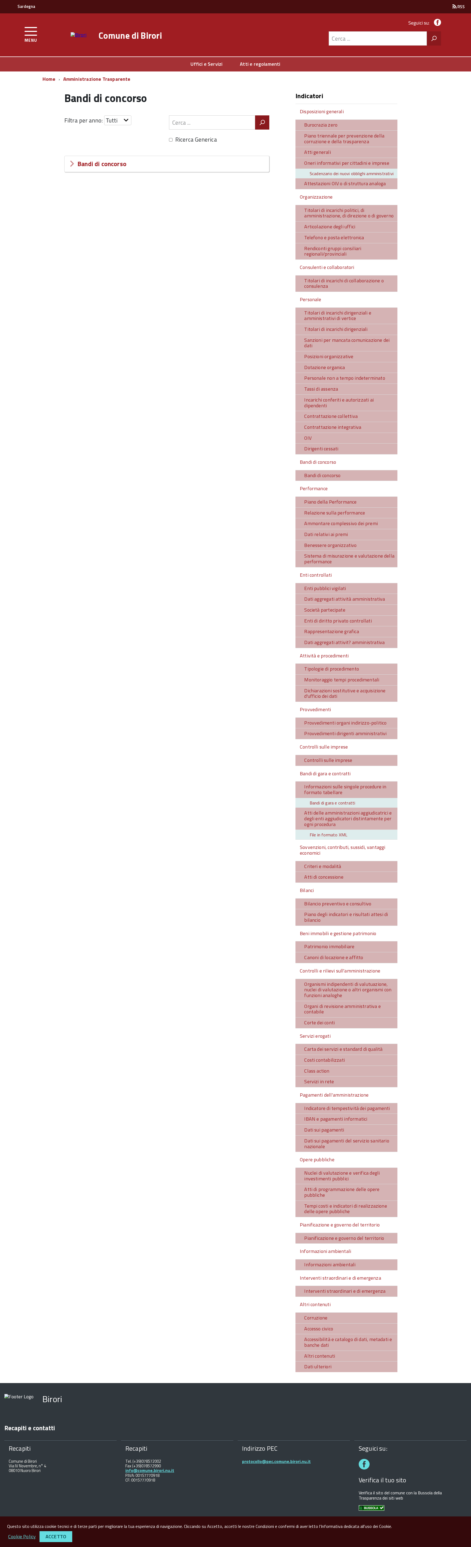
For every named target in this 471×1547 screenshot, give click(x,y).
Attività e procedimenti (324, 655)
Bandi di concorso (101, 164)
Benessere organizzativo (330, 545)
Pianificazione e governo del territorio (340, 1224)
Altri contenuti (315, 1304)
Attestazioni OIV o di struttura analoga (345, 183)
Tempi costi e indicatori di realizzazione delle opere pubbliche (345, 1208)
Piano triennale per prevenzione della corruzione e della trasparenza (344, 138)
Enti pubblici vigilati (325, 588)
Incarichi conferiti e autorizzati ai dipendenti (338, 402)
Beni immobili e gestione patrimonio (338, 933)
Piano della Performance (330, 501)
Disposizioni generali (322, 111)
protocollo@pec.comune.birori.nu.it (276, 1461)
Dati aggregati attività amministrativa (344, 599)
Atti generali (317, 152)
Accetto (56, 1536)
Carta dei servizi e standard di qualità (343, 1049)
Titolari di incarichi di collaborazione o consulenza (344, 283)
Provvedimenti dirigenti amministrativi (345, 733)
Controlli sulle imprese (324, 746)
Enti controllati (316, 575)
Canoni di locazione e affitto (333, 957)
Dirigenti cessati (321, 448)
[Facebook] (436, 22)
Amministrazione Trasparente (97, 79)
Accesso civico (318, 1328)
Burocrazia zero (320, 124)
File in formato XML (328, 834)
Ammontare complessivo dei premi (341, 523)
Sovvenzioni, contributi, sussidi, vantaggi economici (342, 850)
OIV (308, 438)
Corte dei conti (319, 1022)
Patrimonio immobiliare (329, 946)
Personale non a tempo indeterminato (344, 378)
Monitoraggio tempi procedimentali (341, 679)
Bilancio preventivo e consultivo (337, 903)
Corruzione (315, 1317)
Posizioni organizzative (328, 356)
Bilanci (307, 890)
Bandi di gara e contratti (325, 773)
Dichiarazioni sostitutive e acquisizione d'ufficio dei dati (344, 693)
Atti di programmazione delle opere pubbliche (341, 1192)
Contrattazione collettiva (331, 416)
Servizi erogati (315, 1036)
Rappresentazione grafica (331, 631)
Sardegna (26, 6)
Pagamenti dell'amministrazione (334, 1095)
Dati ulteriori (317, 1366)
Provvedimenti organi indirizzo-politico (345, 722)
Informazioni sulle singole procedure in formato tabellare (345, 789)
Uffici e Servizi (206, 64)
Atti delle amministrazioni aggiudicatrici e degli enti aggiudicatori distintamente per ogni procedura (348, 818)
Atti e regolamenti (260, 64)
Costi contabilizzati (324, 1060)
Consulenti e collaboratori (327, 267)
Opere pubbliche (317, 1159)
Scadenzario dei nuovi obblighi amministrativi (352, 173)
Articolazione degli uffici (329, 226)
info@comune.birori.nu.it (149, 1470)
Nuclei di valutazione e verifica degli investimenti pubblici (342, 1175)
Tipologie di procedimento (331, 668)
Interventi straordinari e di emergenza (340, 1278)
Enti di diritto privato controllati (338, 620)
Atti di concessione (323, 877)
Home (49, 79)
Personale (310, 299)
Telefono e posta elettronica (334, 237)
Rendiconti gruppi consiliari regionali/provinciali (332, 251)
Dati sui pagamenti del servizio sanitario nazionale (346, 1143)
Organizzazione (316, 197)
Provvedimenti (315, 709)
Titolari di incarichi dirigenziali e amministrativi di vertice (337, 315)
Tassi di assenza (321, 389)
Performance (314, 488)
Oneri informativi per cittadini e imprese (346, 163)
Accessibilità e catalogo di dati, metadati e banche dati (348, 1342)
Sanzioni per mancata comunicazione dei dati (347, 342)
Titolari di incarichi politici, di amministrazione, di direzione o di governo (349, 213)
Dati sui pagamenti (324, 1129)
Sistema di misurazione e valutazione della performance (349, 558)
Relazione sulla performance (334, 512)
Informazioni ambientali (325, 1251)
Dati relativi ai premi (326, 534)
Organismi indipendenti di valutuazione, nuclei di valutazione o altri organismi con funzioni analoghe (347, 989)
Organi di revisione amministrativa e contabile (342, 1009)
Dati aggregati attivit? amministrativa (344, 642)
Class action (316, 1071)
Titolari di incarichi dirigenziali (335, 329)
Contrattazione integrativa (332, 427)
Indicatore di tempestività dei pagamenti (347, 1108)
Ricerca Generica (196, 139)
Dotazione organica (324, 367)
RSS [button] (461, 7)
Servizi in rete (319, 1081)
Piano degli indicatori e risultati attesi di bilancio (346, 917)
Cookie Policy (22, 1536)
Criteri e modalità (322, 866)
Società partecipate (324, 610)
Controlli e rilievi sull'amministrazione (340, 970)
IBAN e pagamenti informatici (335, 1119)
